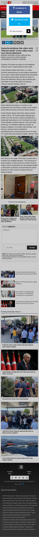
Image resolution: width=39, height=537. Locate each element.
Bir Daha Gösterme (16, 31)
